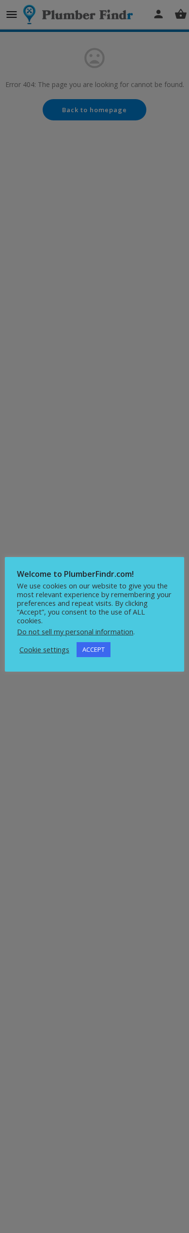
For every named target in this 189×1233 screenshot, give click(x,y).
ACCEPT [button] (93, 649)
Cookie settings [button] (44, 649)
